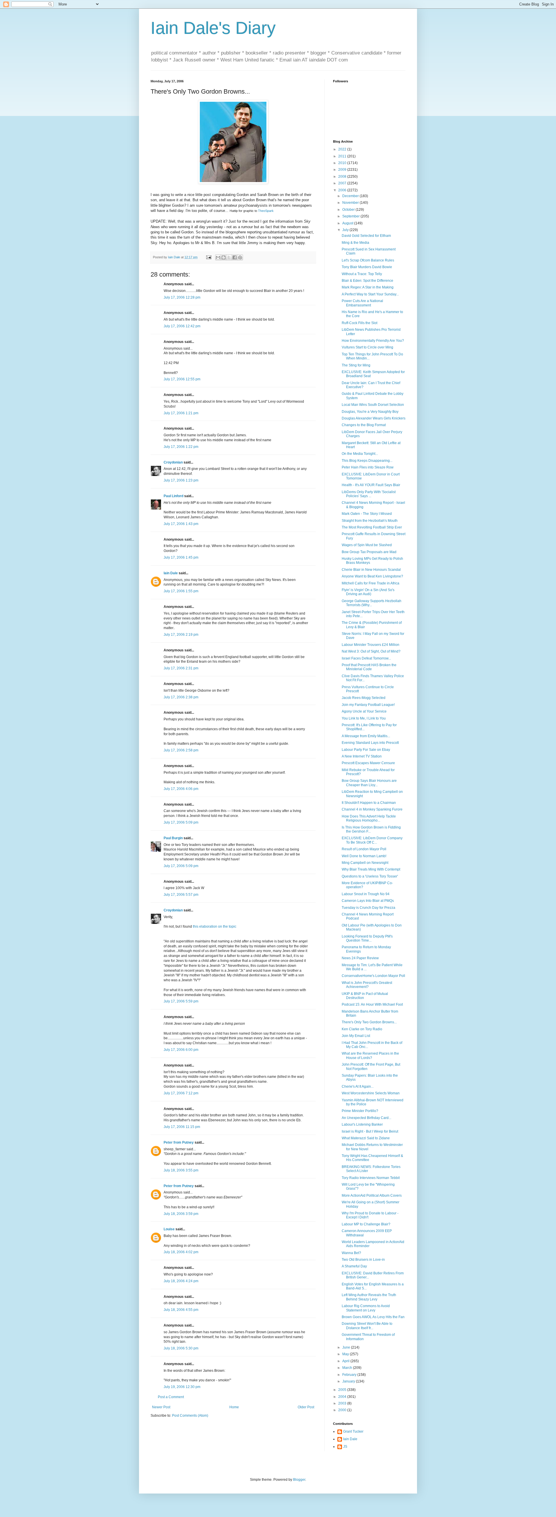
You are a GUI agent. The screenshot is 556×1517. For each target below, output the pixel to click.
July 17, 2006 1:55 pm (181, 591)
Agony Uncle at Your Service (364, 711)
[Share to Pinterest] (240, 257)
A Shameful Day (354, 1266)
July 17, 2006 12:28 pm (182, 297)
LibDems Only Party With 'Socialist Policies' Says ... (369, 494)
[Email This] (218, 257)
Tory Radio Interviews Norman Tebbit (371, 1178)
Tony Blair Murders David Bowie (367, 267)
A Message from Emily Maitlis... (366, 736)
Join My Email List (356, 1036)
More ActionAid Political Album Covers (372, 1195)
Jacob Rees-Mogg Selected (363, 698)
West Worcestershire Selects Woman (371, 1093)
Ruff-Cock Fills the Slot (359, 323)
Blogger (299, 1480)
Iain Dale (171, 573)
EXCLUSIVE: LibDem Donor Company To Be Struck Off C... (372, 840)
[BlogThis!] (223, 257)
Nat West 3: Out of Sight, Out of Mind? (371, 651)
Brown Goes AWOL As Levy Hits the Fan (373, 1317)
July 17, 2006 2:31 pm (181, 668)
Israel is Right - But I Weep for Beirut (370, 1131)
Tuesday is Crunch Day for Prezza (368, 908)
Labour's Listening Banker (362, 1124)
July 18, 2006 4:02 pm (181, 1252)
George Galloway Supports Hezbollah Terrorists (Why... (371, 603)
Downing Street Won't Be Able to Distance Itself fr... (367, 1326)
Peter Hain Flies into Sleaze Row (368, 467)
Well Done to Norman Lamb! (364, 856)
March (347, 1368)
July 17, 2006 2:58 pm (181, 750)
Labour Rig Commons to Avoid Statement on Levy (366, 1308)
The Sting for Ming (356, 365)
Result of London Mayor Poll (364, 849)
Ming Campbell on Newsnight (365, 863)
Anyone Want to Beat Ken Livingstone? (372, 576)
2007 (342, 183)
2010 (342, 163)
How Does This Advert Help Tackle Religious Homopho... (369, 818)
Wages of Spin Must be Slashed (367, 545)
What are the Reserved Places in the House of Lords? (370, 1055)
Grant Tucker (353, 1431)
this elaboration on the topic (214, 926)
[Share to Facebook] (234, 257)
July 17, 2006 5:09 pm (181, 822)
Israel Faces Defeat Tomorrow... (366, 658)
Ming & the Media (355, 243)
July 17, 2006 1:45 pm (181, 557)
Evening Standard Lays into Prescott (370, 743)
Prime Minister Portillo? (360, 1111)
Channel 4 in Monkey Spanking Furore (372, 809)
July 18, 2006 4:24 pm (181, 1281)
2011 (342, 156)
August (348, 223)
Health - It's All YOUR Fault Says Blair (371, 485)
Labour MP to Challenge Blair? (366, 1224)
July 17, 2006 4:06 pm (181, 789)
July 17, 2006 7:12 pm (181, 1093)
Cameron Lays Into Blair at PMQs (368, 901)
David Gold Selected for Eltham (366, 236)
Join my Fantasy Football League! (368, 705)
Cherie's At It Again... (358, 1086)
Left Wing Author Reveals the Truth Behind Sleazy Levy (369, 1297)
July (346, 230)
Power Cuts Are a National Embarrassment (362, 303)
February (349, 1375)
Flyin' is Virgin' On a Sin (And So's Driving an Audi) (368, 592)
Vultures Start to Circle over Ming (367, 347)
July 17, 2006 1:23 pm (181, 480)
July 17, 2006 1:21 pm (181, 413)
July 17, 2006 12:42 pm (182, 326)
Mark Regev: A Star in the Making (368, 287)
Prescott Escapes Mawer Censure (368, 763)
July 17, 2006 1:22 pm (181, 447)
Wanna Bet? (351, 1253)
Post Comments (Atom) (190, 1416)
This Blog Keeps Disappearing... (367, 461)
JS (345, 1447)
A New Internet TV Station (362, 756)
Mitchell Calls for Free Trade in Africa (370, 583)
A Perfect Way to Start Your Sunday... (370, 294)
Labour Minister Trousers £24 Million (370, 645)
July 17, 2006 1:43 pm (181, 524)
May (346, 1354)
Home (234, 1407)
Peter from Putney (179, 1142)
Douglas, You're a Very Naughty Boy (370, 412)
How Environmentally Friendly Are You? (373, 341)
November (351, 203)
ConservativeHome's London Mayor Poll (373, 976)
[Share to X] (229, 257)
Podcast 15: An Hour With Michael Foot (372, 1004)
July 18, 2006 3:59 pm (181, 1214)
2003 (342, 1403)
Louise (169, 1229)
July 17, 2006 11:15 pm (182, 1127)
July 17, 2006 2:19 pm (181, 635)
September (351, 216)
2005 (342, 1390)
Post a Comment (171, 1397)
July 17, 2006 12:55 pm (182, 379)
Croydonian (173, 462)
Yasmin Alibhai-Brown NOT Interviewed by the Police (372, 1102)
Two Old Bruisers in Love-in (363, 1260)
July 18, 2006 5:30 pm (181, 1348)
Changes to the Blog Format (364, 425)
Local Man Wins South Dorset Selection (373, 405)
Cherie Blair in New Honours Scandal (371, 570)
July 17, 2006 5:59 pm (181, 1001)
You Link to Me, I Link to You (364, 718)
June (346, 1347)
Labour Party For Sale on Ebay (366, 750)
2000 (342, 1410)
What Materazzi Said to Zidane (366, 1138)
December (351, 196)
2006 (342, 190)
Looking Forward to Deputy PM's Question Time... (367, 938)
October (349, 210)
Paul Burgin (173, 838)
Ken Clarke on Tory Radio (362, 1029)
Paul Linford (173, 496)
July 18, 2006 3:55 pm (181, 1170)
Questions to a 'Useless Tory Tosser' (370, 876)
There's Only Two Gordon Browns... (369, 1022)
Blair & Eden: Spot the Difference (367, 281)
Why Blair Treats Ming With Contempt (371, 869)
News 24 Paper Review (360, 958)
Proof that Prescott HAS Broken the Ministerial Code (369, 667)
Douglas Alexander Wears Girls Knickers (373, 418)
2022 (342, 149)
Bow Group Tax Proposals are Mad (369, 552)
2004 (342, 1397)
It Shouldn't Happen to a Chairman (369, 803)
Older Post (306, 1407)
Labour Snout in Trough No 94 (365, 894)
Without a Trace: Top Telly (362, 274)
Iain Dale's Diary (213, 28)
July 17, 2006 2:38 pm (181, 697)
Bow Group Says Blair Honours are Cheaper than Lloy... (369, 783)
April (346, 1361)
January (349, 1381)
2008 (342, 177)
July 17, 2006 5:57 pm (181, 895)
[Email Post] (208, 257)
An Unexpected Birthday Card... (366, 1118)
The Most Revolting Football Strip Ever (372, 527)
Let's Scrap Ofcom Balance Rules (368, 260)
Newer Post (161, 1407)
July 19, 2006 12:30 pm (182, 1387)
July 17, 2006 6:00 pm (181, 1050)
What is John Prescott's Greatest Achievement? (367, 985)
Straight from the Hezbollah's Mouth (370, 521)
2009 (342, 170)
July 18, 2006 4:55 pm (181, 1310)
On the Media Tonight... (360, 454)
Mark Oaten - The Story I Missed (367, 514)
